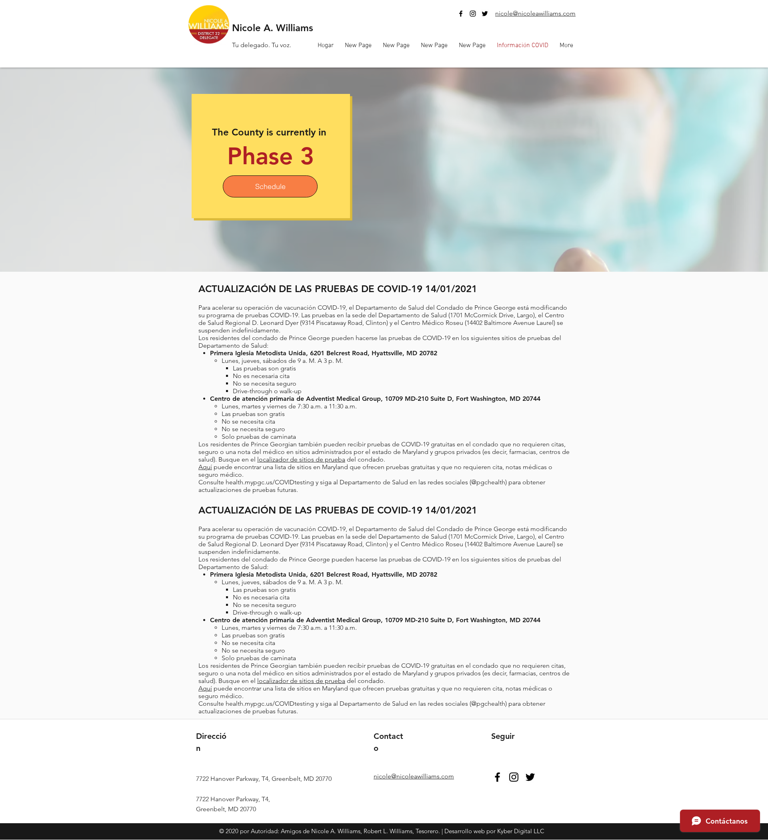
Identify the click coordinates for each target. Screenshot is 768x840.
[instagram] (473, 14)
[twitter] (485, 14)
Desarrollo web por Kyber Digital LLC (494, 831)
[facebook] (461, 14)
